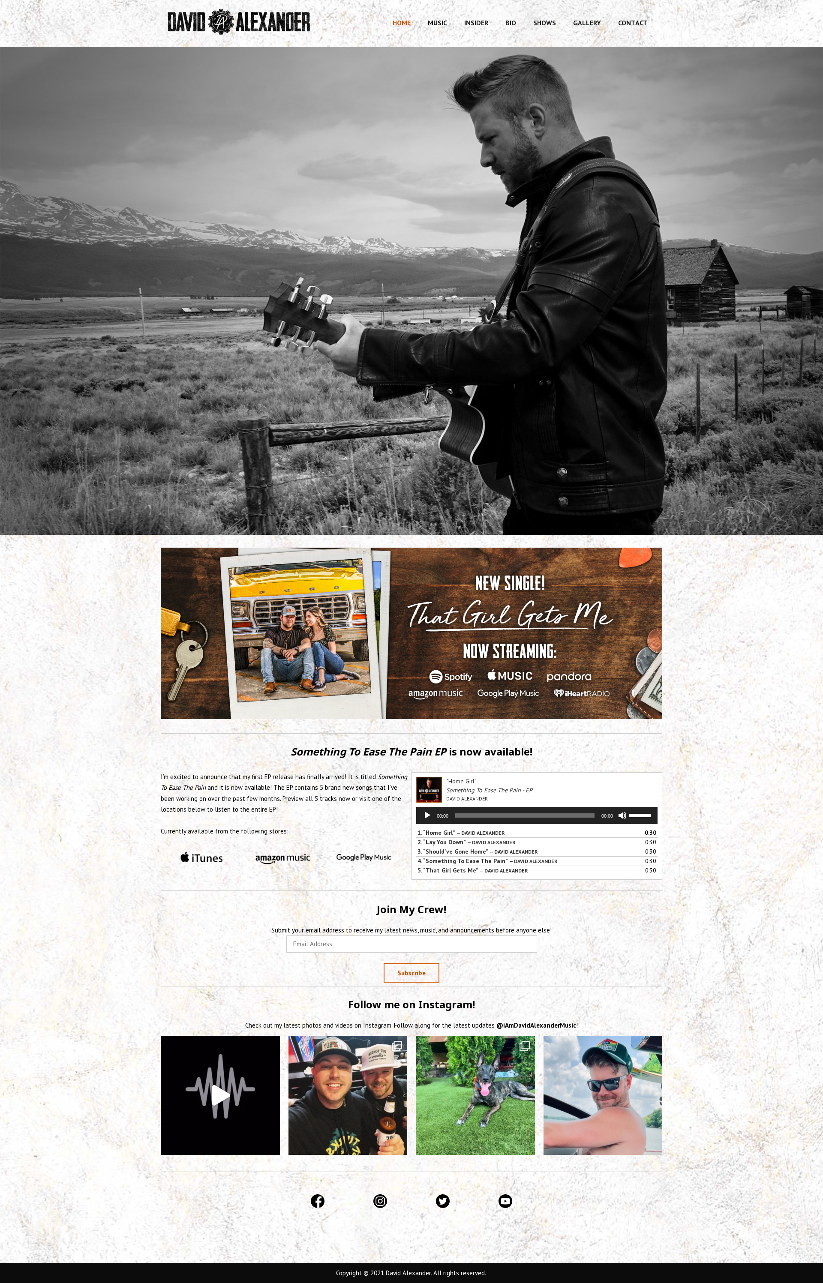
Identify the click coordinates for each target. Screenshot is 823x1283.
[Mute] (622, 815)
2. (467, 842)
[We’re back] (603, 1095)
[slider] (641, 814)
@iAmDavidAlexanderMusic (536, 1025)
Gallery (587, 22)
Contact (633, 22)
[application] (537, 815)
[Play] (427, 815)
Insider (476, 22)
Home (402, 22)
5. (473, 870)
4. (488, 861)
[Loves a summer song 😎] (220, 1095)
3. (478, 851)
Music (437, 22)
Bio (510, 22)
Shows (544, 22)
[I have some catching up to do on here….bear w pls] (348, 1095)
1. (461, 832)
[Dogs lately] (475, 1095)
